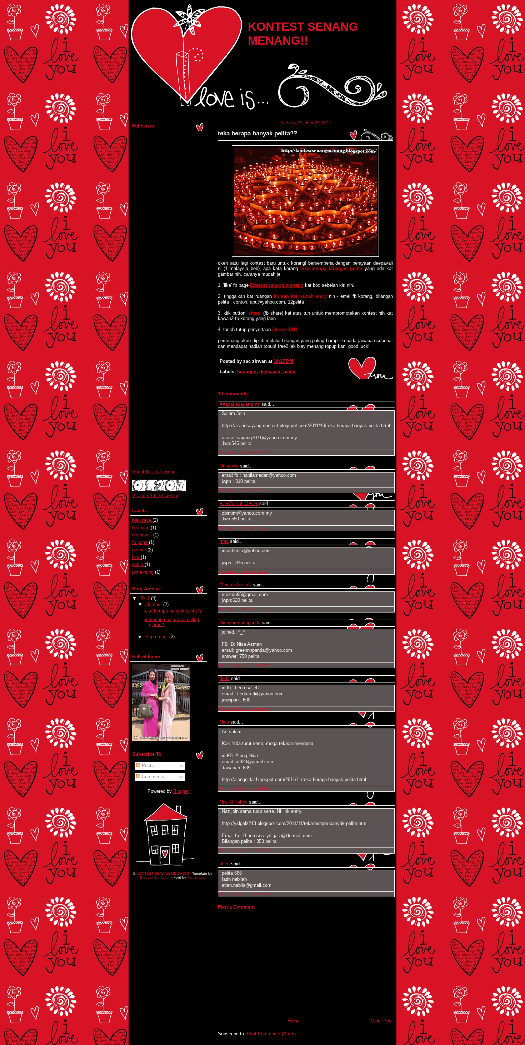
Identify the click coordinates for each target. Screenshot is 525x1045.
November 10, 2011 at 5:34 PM (245, 788)
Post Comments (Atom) (271, 1033)
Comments (152, 776)
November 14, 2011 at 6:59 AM (245, 894)
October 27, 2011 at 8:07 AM (244, 572)
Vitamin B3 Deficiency (155, 495)
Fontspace (196, 877)
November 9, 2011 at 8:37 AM (244, 709)
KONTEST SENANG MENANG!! (162, 873)
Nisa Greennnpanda (240, 622)
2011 (145, 598)
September (156, 636)
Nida (224, 722)
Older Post (382, 1021)
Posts (147, 765)
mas (224, 541)
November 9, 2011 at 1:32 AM (244, 665)
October (153, 604)
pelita (289, 371)
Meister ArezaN (235, 585)
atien (225, 863)
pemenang (143, 572)
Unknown (229, 466)
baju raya (142, 520)
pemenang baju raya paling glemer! (171, 622)
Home (294, 1021)
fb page (140, 542)
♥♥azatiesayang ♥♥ (240, 404)
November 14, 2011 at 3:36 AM (245, 850)
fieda (225, 678)
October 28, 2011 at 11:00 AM (245, 609)
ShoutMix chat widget (154, 471)
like (136, 557)
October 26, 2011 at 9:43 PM (244, 490)
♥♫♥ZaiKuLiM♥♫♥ (239, 503)
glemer (140, 549)
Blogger (181, 791)
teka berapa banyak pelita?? (257, 133)
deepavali (269, 371)
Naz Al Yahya (234, 802)
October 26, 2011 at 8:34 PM (244, 452)
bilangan (246, 371)
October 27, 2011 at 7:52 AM (244, 528)
